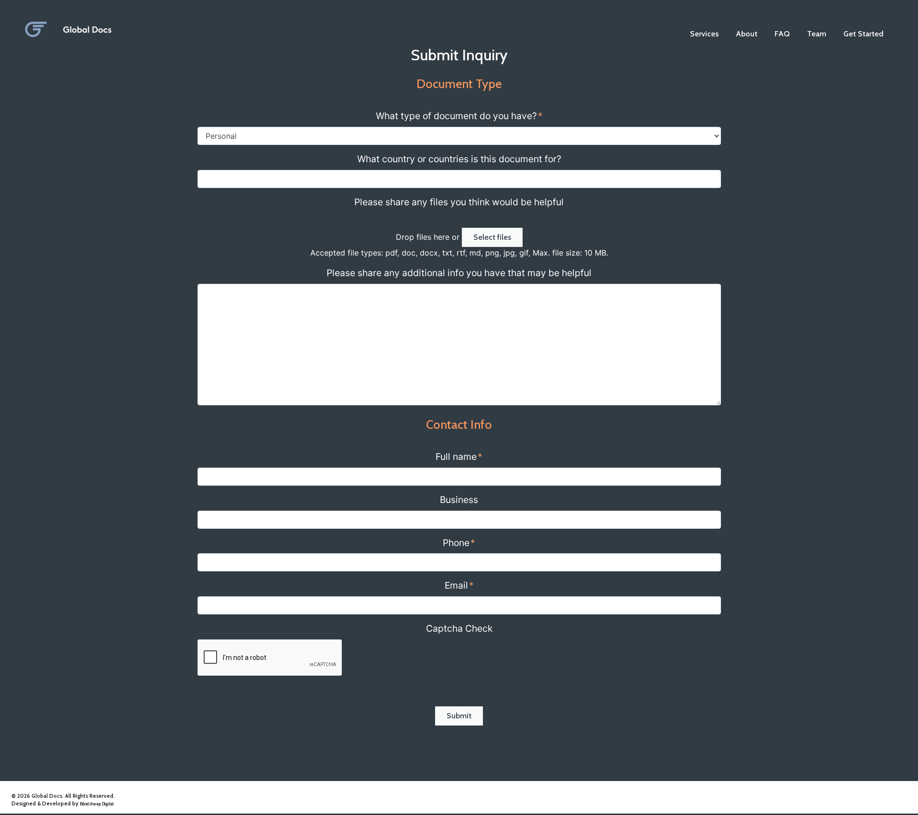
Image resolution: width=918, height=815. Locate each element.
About (746, 33)
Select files (492, 237)
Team (816, 33)
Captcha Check (459, 628)
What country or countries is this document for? (459, 159)
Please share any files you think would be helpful (459, 202)
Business (459, 499)
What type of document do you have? (459, 116)
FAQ (782, 33)
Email (459, 585)
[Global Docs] (116, 24)
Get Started (863, 33)
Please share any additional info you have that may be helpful (459, 273)
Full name (459, 456)
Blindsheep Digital (97, 803)
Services (704, 33)
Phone (459, 542)
